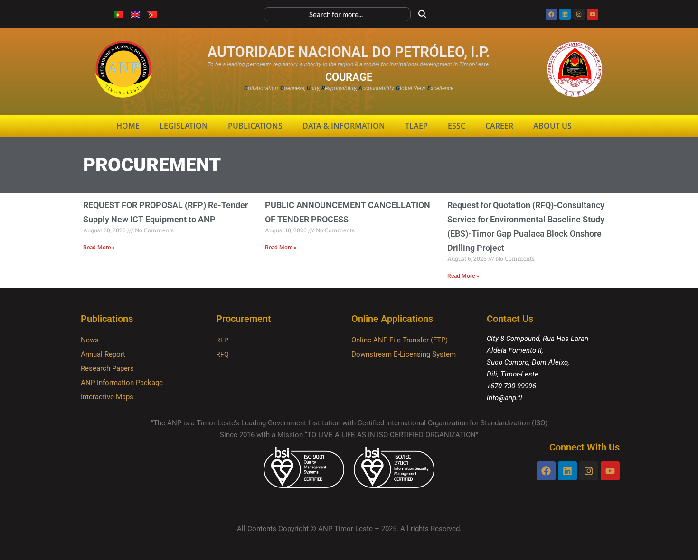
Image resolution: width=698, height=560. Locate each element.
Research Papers (107, 368)
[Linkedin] (565, 14)
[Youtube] (592, 14)
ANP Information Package (122, 382)
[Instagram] (579, 14)
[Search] (422, 14)
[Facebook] (551, 14)
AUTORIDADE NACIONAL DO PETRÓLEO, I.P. (349, 52)
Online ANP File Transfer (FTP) (399, 340)
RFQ (222, 354)
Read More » (99, 247)
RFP (222, 340)
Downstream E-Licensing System (403, 354)
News (90, 340)
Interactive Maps (107, 397)
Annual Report (103, 354)
